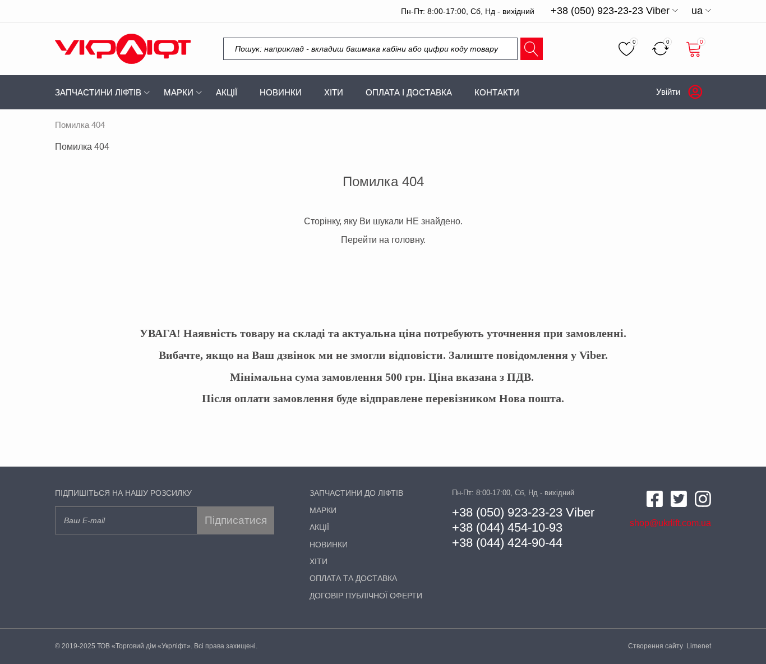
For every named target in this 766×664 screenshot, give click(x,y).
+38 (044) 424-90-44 (507, 543)
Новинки (281, 92)
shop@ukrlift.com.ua (670, 523)
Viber (578, 512)
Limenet (698, 646)
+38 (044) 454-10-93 (507, 527)
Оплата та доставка (353, 578)
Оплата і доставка (409, 92)
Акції (226, 92)
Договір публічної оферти (366, 596)
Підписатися (236, 520)
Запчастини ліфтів (98, 92)
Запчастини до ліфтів (356, 493)
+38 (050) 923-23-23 (507, 512)
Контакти (496, 92)
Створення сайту (656, 646)
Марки (178, 92)
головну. (408, 240)
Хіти (333, 92)
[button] (614, 10)
